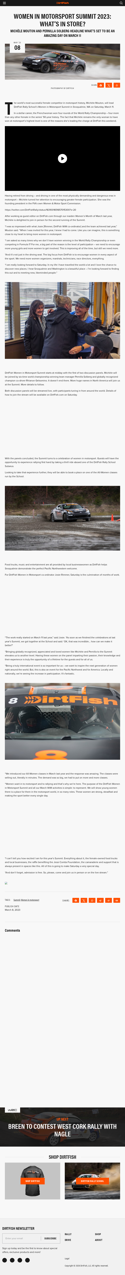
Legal (67, 1258)
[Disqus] (62, 1051)
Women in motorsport (30, 900)
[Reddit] (108, 900)
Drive (68, 1239)
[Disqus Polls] (62, 971)
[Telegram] (100, 900)
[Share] (101, 85)
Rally (68, 1234)
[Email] (117, 900)
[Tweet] (109, 85)
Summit (17, 900)
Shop (98, 1234)
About (98, 1239)
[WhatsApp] (117, 85)
